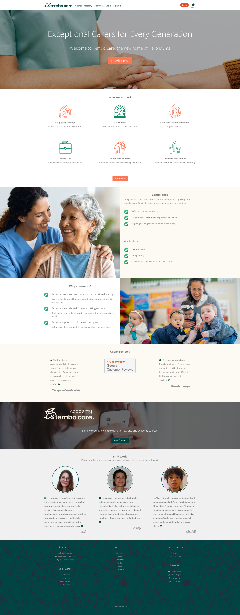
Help (120, 566)
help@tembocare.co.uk (67, 556)
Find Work (99, 6)
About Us (119, 553)
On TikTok (176, 581)
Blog (120, 556)
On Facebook (176, 571)
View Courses (120, 440)
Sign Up (117, 6)
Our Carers (120, 570)
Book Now (120, 60)
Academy (88, 6)
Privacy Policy (65, 581)
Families (120, 563)
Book (184, 5)
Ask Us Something (65, 553)
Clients (78, 6)
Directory (120, 560)
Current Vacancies (175, 556)
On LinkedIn (176, 578)
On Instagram (176, 575)
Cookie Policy (65, 585)
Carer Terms (65, 578)
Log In (109, 6)
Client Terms (65, 575)
